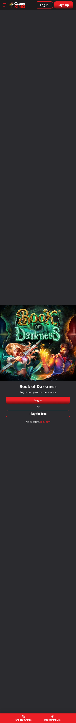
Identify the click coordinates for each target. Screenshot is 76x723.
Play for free (38, 414)
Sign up (64, 5)
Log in (44, 5)
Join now (45, 421)
